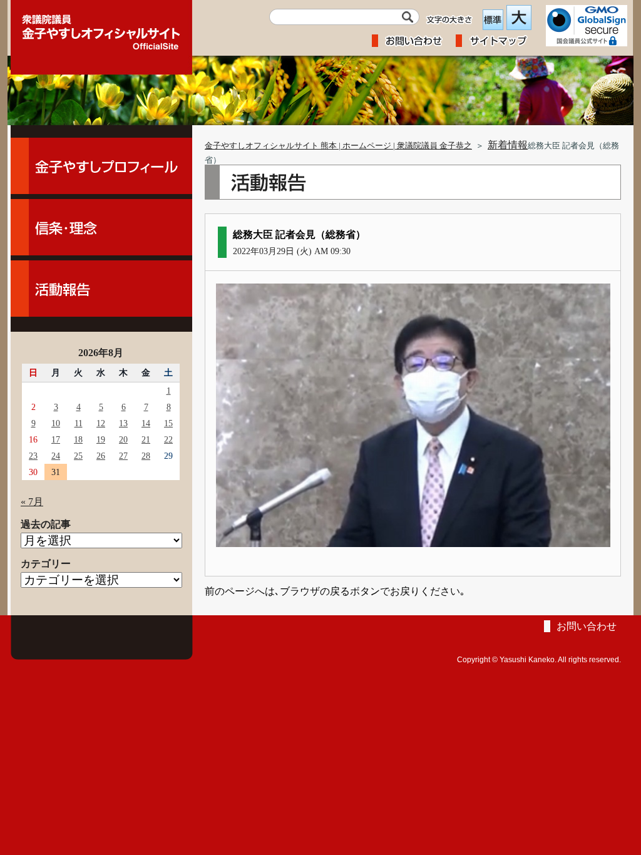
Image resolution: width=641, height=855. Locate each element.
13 (123, 423)
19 (100, 439)
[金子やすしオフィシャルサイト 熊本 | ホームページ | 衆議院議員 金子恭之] (101, 28)
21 (145, 439)
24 (55, 456)
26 (100, 456)
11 (78, 423)
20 (123, 439)
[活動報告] (101, 288)
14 (145, 423)
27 (123, 456)
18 (78, 439)
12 (100, 423)
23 (33, 456)
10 (55, 423)
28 (145, 456)
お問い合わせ (586, 626)
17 (55, 439)
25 (78, 456)
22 (168, 439)
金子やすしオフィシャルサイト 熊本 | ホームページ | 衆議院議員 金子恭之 (338, 145)
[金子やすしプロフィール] (101, 166)
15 (168, 423)
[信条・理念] (101, 227)
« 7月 (32, 501)
